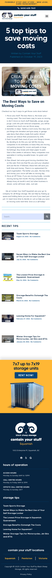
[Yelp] (26, 458)
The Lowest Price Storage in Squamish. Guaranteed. (30, 275)
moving (47, 118)
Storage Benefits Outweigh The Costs (32, 296)
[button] (47, 16)
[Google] (31, 458)
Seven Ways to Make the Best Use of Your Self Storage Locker (33, 255)
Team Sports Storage (27, 233)
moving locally (36, 176)
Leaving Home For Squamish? (31, 316)
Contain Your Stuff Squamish (22, 191)
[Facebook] (21, 458)
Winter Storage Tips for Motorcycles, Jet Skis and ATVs (31, 337)
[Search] (47, 216)
